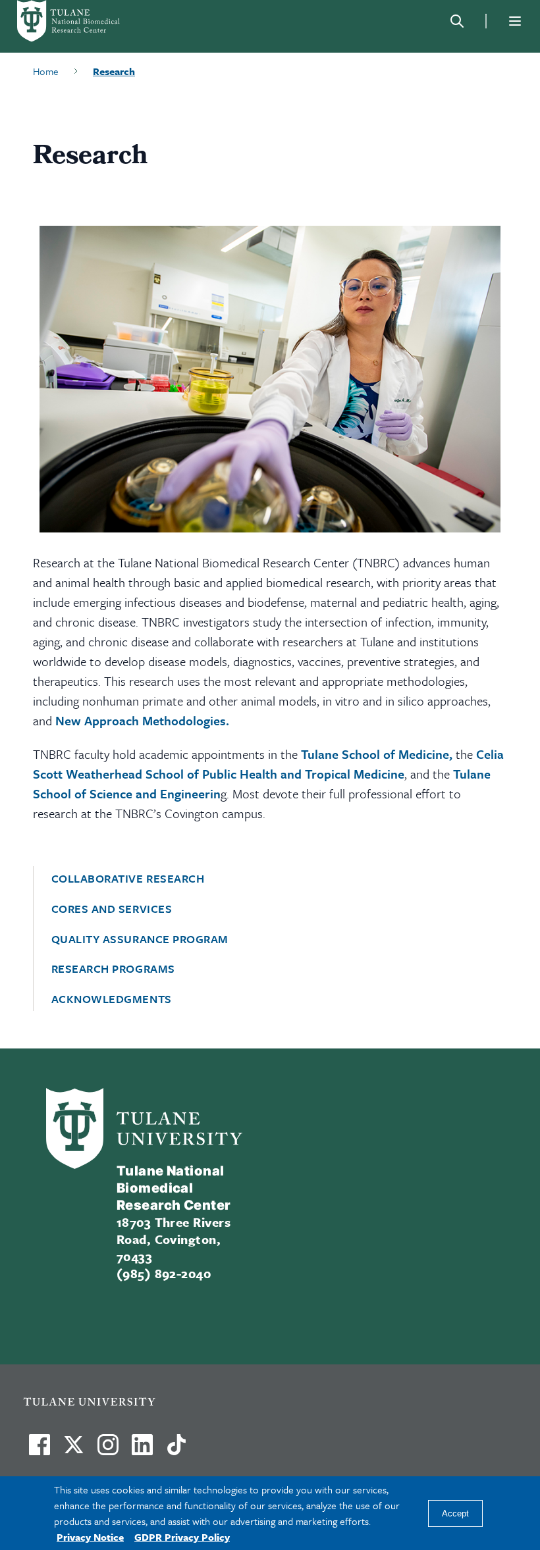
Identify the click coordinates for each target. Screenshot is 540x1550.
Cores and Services (112, 909)
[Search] (457, 21)
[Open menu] (515, 21)
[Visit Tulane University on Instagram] (108, 1450)
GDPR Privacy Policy (182, 1537)
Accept (455, 1513)
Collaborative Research (128, 878)
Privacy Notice (90, 1537)
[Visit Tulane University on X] (74, 1450)
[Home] (85, 21)
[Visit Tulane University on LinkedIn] (142, 1450)
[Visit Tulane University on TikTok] (176, 1450)
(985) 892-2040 (164, 1273)
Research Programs (113, 969)
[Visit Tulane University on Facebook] (39, 1450)
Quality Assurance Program (140, 939)
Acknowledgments (111, 999)
